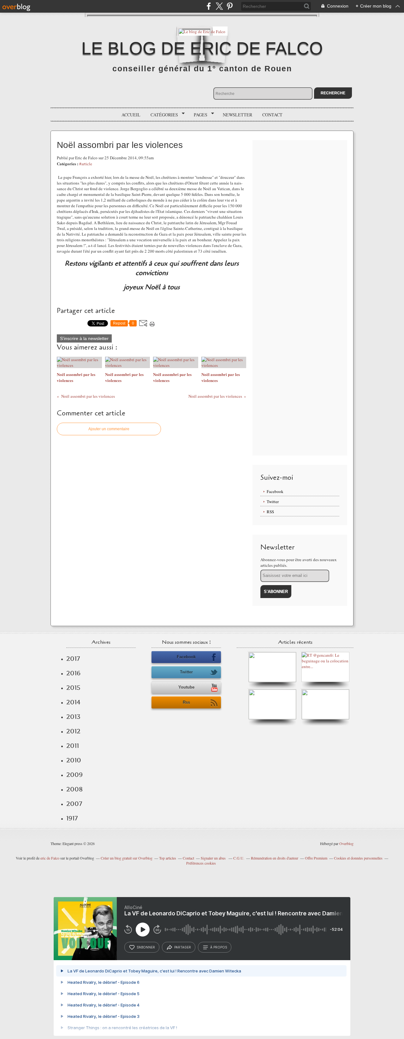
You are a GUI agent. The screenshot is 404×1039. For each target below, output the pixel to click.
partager (182, 947)
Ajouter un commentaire (108, 429)
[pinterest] (230, 6)
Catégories (162, 115)
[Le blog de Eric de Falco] (202, 31)
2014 (73, 702)
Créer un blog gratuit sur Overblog (126, 857)
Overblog (346, 843)
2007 (74, 803)
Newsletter (237, 115)
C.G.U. (238, 857)
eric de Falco (49, 857)
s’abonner (146, 947)
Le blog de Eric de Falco (202, 48)
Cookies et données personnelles (358, 857)
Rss (186, 702)
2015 (73, 687)
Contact (272, 115)
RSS (270, 511)
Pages (198, 115)
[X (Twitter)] (219, 6)
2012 (73, 731)
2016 (73, 673)
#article (85, 164)
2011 (72, 745)
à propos (218, 947)
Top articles (167, 857)
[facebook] (209, 6)
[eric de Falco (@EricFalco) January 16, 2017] (325, 718)
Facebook (275, 491)
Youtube (186, 687)
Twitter (273, 501)
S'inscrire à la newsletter (84, 338)
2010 (73, 760)
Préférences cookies (201, 863)
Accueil (131, 115)
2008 (74, 789)
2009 (74, 774)
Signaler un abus (214, 857)
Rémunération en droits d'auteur (274, 857)
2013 (73, 716)
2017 (73, 658)
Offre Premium (316, 857)
